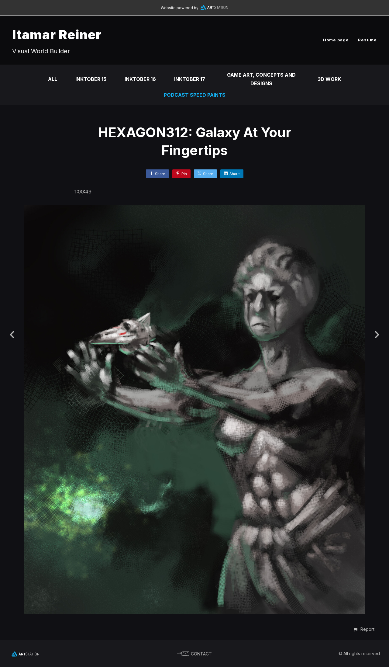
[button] (363, 629)
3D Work (329, 79)
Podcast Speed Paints (194, 95)
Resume (367, 39)
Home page (336, 39)
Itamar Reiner (57, 34)
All (52, 79)
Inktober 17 (189, 79)
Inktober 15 (90, 79)
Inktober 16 (140, 79)
